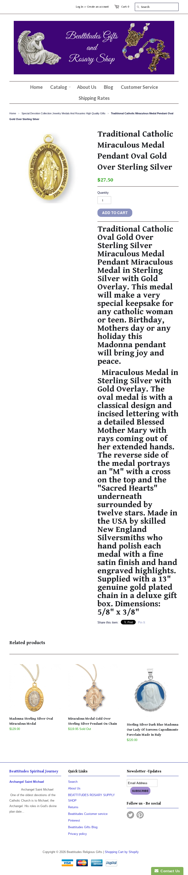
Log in (79, 6)
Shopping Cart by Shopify (122, 852)
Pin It (141, 622)
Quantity (103, 192)
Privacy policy (77, 834)
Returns (73, 807)
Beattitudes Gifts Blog (82, 827)
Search (72, 781)
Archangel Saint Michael (26, 781)
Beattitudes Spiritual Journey (33, 771)
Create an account (98, 6)
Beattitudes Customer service (88, 814)
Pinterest (74, 820)
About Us (74, 788)
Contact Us (169, 871)
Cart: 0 (125, 6)
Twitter (130, 815)
